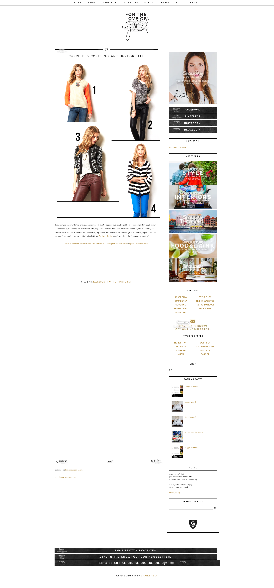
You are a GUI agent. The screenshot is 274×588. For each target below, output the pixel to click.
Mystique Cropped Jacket (117, 243)
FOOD (180, 2)
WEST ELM (205, 343)
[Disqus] (110, 333)
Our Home (180, 312)
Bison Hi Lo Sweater (95, 243)
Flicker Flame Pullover (75, 243)
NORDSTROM (180, 343)
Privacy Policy (174, 492)
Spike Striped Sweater (138, 243)
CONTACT (110, 2)
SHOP (193, 2)
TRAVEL (164, 2)
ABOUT (92, 2)
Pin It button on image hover (65, 477)
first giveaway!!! (191, 401)
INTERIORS (130, 2)
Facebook (99, 282)
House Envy (180, 297)
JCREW (180, 354)
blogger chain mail (191, 386)
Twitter (112, 282)
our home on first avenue (194, 432)
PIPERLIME (181, 350)
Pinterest (125, 282)
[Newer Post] (62, 465)
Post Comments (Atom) (74, 469)
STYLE (148, 2)
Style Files (205, 297)
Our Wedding (205, 309)
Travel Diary (181, 309)
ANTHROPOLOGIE (205, 347)
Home (78, 2)
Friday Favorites (205, 301)
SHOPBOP (181, 347)
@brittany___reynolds (177, 147)
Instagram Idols (205, 305)
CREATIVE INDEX (149, 576)
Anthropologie (105, 236)
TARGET (205, 354)
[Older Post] (157, 465)
